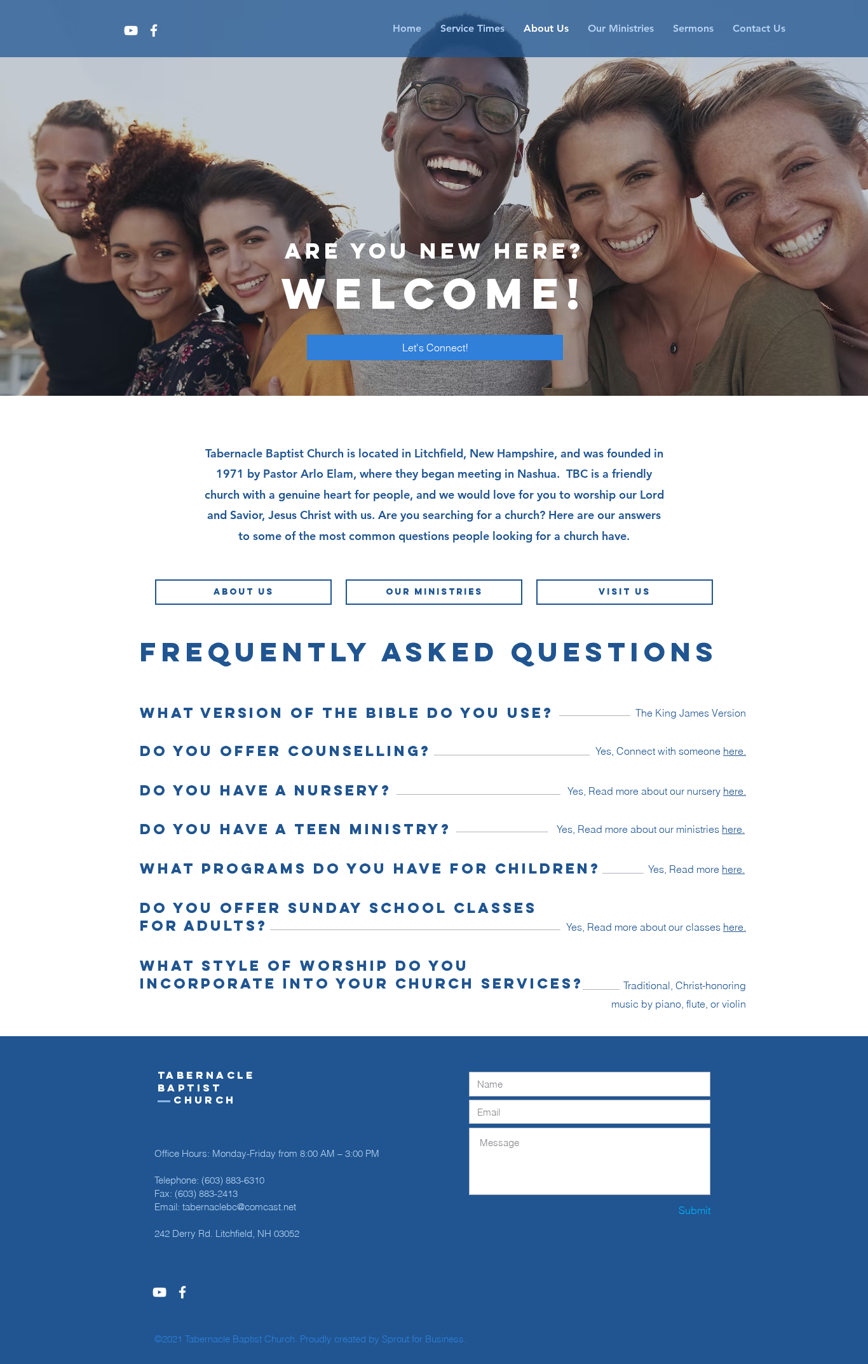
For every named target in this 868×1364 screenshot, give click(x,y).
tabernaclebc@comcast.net (239, 1207)
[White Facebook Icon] (154, 30)
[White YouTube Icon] (131, 30)
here (733, 751)
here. (733, 869)
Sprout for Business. (424, 1339)
